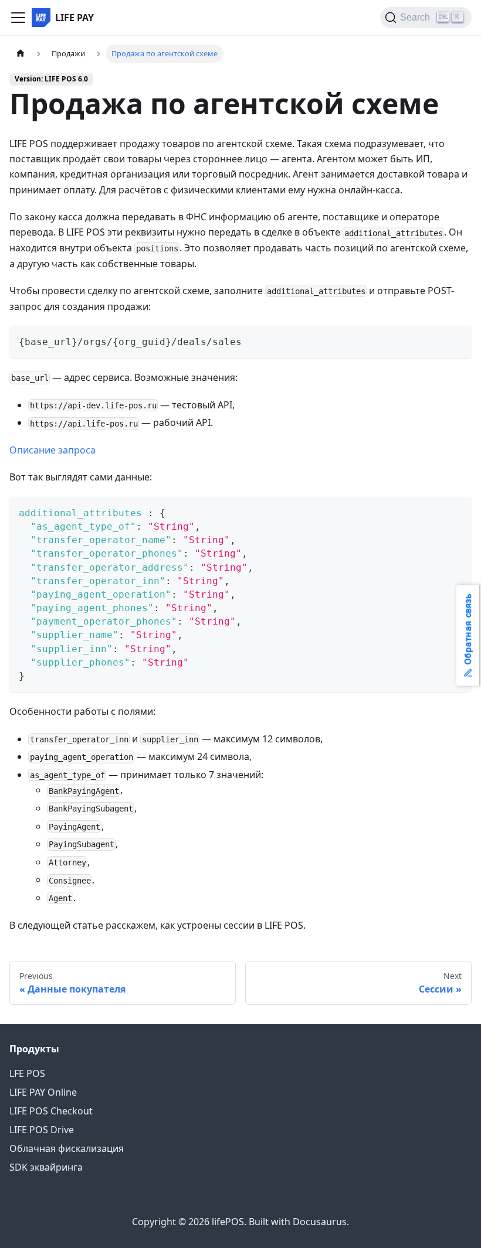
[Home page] (20, 54)
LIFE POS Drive (41, 1129)
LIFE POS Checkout (51, 1110)
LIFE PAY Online (43, 1092)
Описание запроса (52, 450)
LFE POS (27, 1073)
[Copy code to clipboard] (457, 340)
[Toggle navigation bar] (18, 17)
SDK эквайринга (46, 1167)
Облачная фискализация (66, 1148)
